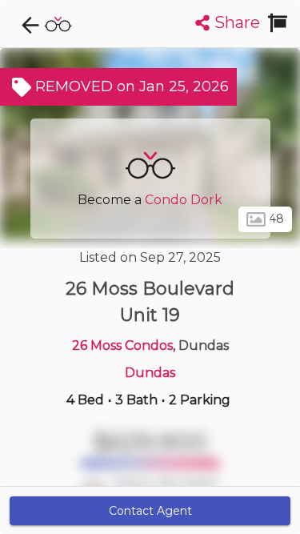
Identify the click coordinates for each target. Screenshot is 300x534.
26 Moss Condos (122, 345)
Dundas (150, 372)
